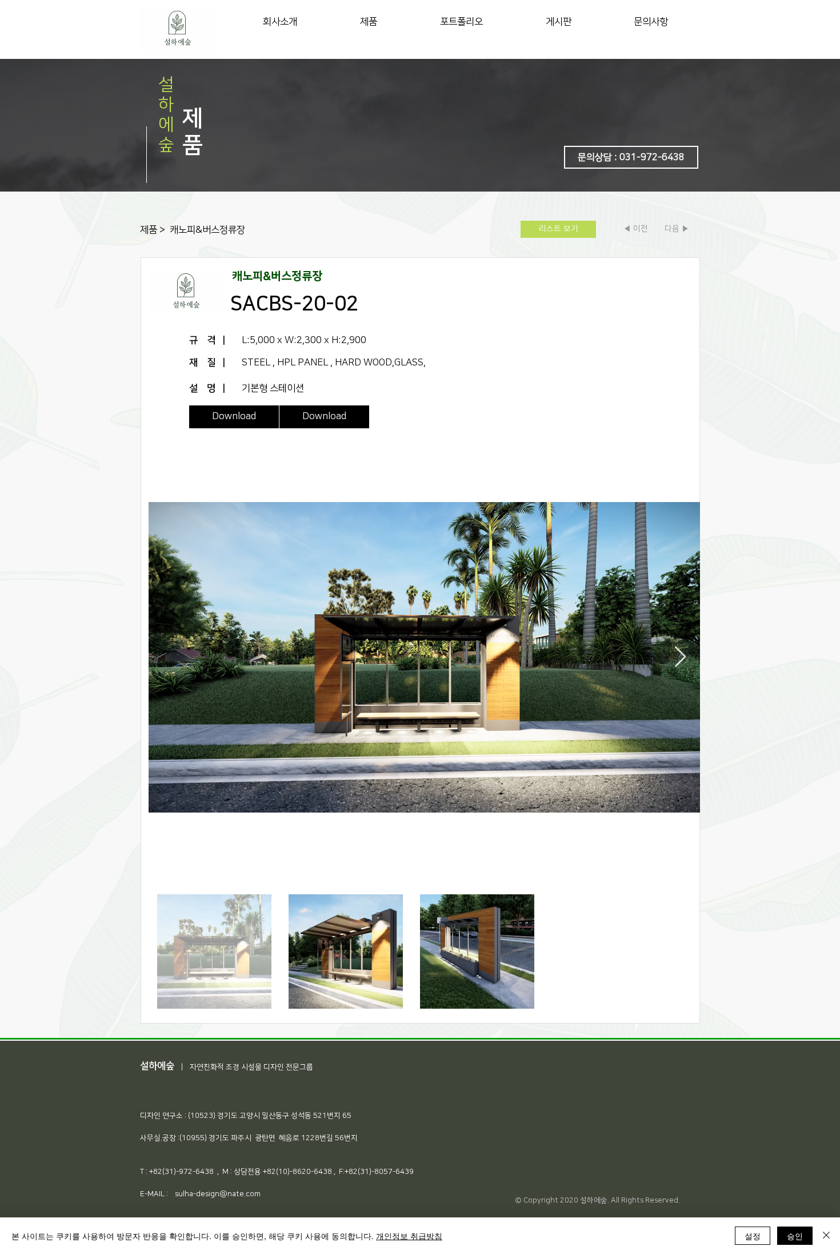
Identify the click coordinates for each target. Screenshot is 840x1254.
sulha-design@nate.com (218, 1194)
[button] (631, 157)
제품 (149, 230)
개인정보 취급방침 (409, 1235)
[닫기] (826, 1236)
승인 (795, 1235)
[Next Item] (680, 657)
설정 (753, 1235)
